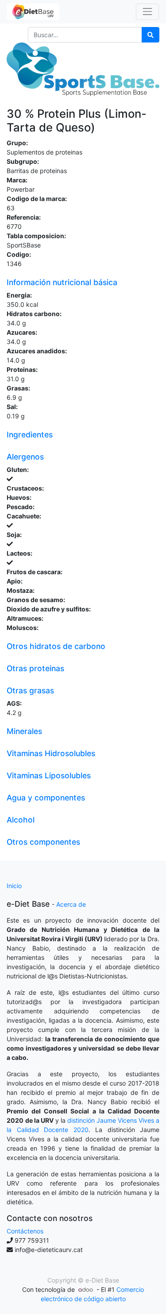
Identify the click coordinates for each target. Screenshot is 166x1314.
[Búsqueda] (150, 35)
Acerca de (71, 904)
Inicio (14, 885)
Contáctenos (25, 1231)
